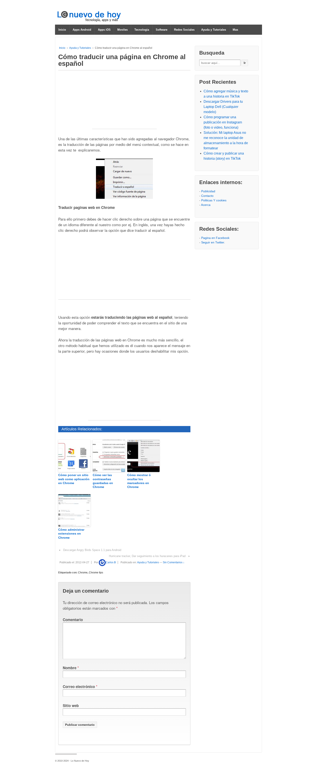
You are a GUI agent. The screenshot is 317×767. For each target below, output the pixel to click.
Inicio (62, 29)
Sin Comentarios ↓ (173, 562)
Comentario (73, 619)
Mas (235, 29)
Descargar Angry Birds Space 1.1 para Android (92, 550)
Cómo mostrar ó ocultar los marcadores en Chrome (139, 481)
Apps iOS (104, 29)
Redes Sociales (184, 29)
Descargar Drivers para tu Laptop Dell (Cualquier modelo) (223, 107)
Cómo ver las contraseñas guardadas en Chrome (103, 481)
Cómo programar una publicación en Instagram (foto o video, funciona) (223, 122)
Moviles (122, 29)
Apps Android (82, 29)
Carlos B (111, 562)
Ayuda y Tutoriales (213, 29)
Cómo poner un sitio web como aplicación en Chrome (73, 479)
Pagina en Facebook (215, 238)
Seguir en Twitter (212, 242)
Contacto (207, 195)
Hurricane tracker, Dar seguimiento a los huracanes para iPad (147, 556)
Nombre (69, 667)
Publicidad (208, 191)
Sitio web (71, 705)
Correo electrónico (79, 686)
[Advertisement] (124, 102)
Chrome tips (96, 572)
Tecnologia (141, 29)
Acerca (205, 205)
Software (161, 29)
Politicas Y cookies (213, 200)
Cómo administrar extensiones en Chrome (71, 533)
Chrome (83, 572)
